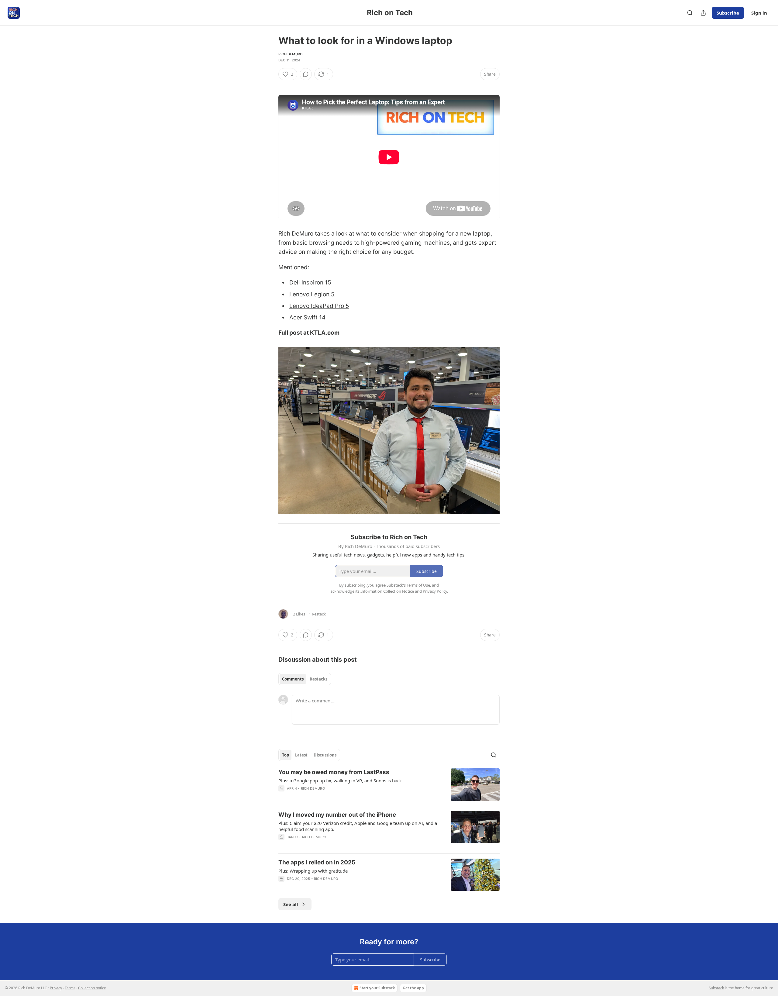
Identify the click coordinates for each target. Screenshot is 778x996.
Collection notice (92, 988)
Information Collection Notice (387, 591)
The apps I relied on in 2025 (316, 862)
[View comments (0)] (306, 74)
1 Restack (317, 614)
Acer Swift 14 (307, 317)
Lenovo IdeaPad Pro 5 (319, 305)
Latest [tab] (301, 755)
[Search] (690, 13)
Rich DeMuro (290, 54)
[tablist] (304, 679)
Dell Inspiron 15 (310, 282)
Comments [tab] (293, 679)
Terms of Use (418, 585)
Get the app (413, 988)
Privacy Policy (435, 591)
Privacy (56, 988)
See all (290, 904)
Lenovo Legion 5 (312, 294)
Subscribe (728, 13)
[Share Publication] (703, 13)
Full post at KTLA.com (308, 332)
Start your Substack (377, 988)
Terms (70, 988)
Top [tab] (285, 755)
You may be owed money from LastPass (333, 772)
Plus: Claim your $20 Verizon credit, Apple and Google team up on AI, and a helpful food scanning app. (357, 826)
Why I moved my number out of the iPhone (337, 814)
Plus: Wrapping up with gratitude (313, 871)
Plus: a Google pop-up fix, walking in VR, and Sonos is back (340, 780)
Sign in (759, 13)
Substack (716, 988)
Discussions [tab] (325, 755)
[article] (389, 784)
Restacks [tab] (318, 679)
